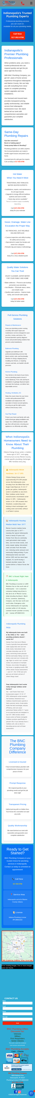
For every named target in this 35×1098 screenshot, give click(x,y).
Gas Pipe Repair (10, 414)
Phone (4, 1011)
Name (4, 1001)
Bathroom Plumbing (12, 348)
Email (4, 1006)
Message (5, 1017)
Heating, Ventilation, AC (13, 393)
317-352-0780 (17, 37)
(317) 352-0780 (19, 208)
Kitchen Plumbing (11, 372)
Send (17, 1023)
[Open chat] (31, 1093)
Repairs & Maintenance (13, 325)
